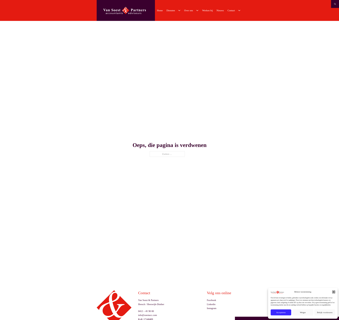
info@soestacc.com (147, 315)
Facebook (211, 300)
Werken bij (207, 10)
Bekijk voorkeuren (325, 312)
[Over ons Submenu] (197, 10)
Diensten (170, 10)
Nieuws (220, 10)
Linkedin (211, 304)
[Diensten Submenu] (179, 10)
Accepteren (281, 312)
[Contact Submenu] (239, 10)
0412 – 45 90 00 (146, 311)
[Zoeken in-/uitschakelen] (335, 4)
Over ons (188, 10)
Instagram (211, 308)
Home (160, 10)
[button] (333, 292)
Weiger (303, 312)
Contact (231, 10)
